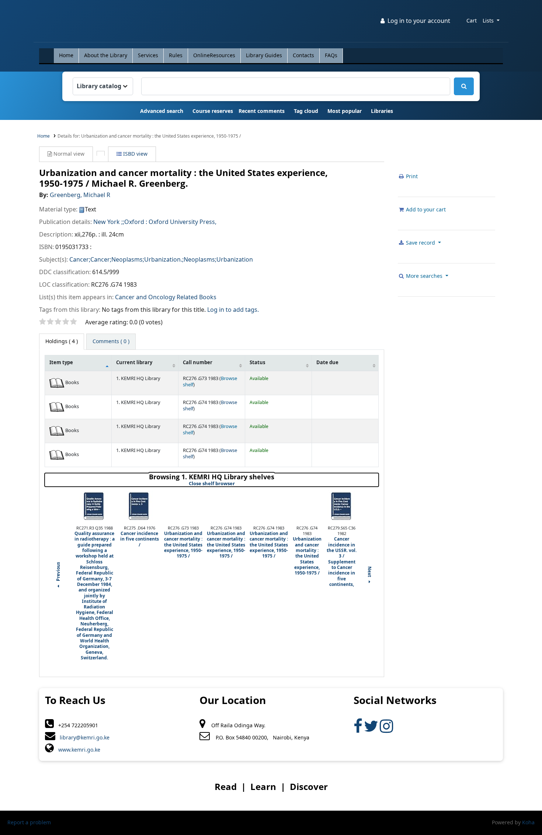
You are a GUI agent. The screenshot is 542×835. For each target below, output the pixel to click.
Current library (134, 362)
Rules (176, 55)
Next (369, 572)
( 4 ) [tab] (61, 341)
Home (66, 55)
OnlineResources (214, 55)
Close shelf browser (236, 484)
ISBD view (134, 154)
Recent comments (262, 111)
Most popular (344, 111)
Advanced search (161, 111)
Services (148, 55)
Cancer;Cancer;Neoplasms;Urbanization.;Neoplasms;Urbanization (161, 259)
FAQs (331, 55)
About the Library (105, 55)
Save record (420, 243)
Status (257, 362)
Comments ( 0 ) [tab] (111, 341)
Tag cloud (306, 111)
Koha (528, 823)
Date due (327, 362)
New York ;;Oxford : (120, 222)
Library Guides (264, 55)
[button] (471, 21)
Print (411, 176)
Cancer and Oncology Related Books (165, 297)
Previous (58, 572)
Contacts (303, 55)
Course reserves (212, 111)
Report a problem (29, 823)
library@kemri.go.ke (82, 738)
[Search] (464, 86)
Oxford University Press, (182, 222)
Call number (197, 362)
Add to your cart (425, 210)
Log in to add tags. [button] (233, 310)
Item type (61, 362)
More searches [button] (424, 276)
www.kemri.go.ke (77, 750)
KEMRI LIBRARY (57, 22)
